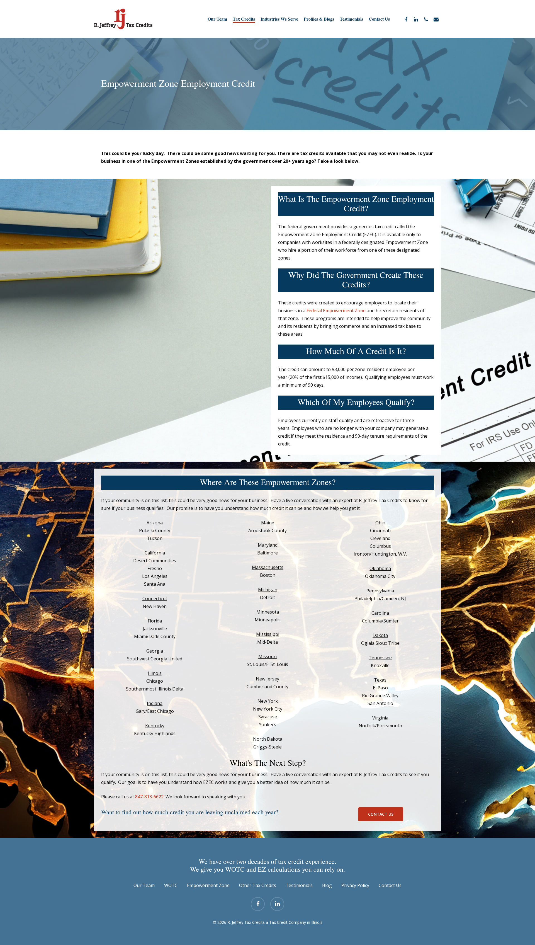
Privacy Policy (355, 885)
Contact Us (390, 885)
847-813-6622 (149, 797)
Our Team (144, 885)
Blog (327, 885)
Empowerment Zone (208, 885)
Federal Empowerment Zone (336, 310)
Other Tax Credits (257, 885)
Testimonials (299, 885)
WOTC (170, 885)
